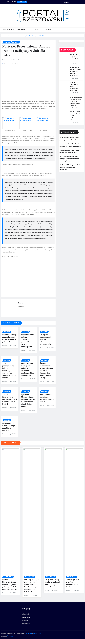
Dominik (4, 593)
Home (4, 36)
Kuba (3, 59)
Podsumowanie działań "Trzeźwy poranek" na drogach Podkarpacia (75, 71)
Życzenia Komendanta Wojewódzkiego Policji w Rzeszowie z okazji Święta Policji (46, 370)
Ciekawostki (46, 29)
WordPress (28, 634)
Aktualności (8, 29)
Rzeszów (34, 29)
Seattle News (37, 634)
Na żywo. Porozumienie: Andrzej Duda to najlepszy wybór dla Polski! (26, 36)
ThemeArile (10, 636)
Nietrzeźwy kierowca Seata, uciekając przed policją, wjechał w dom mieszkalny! (10, 584)
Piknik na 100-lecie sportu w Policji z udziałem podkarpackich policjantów (71, 167)
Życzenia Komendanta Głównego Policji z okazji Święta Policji (9, 399)
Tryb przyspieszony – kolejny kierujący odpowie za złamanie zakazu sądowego (9, 370)
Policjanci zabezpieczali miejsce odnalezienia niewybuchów (45, 339)
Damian (4, 345)
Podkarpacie (22, 29)
